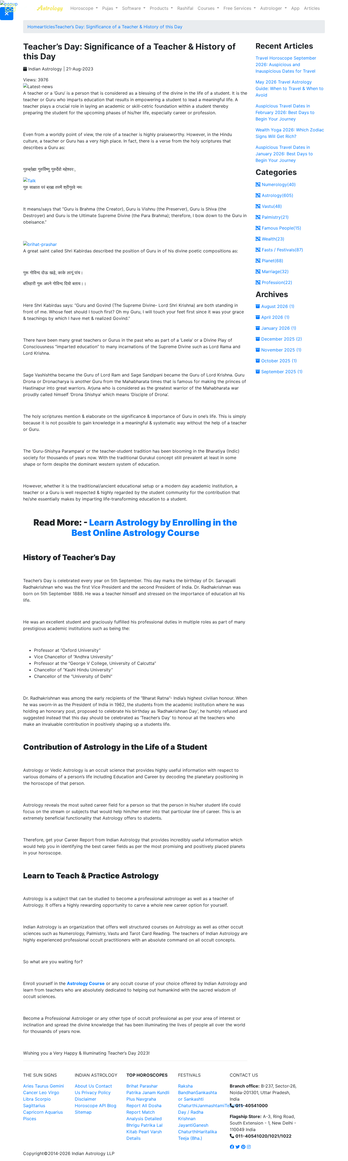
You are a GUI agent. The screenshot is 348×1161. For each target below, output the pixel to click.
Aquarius (54, 1112)
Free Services (238, 8)
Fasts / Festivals (281, 249)
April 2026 (275, 317)
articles (47, 26)
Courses (207, 8)
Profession (276, 282)
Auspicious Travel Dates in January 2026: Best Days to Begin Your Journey (284, 153)
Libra (28, 1099)
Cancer (30, 1092)
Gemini (57, 1086)
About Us (84, 1086)
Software (132, 8)
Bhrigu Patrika (140, 1125)
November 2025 (281, 350)
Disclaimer (85, 1099)
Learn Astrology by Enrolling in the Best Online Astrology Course (154, 527)
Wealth (272, 239)
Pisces (29, 1118)
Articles (312, 8)
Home (33, 26)
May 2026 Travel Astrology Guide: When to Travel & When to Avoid (290, 88)
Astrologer (271, 8)
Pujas (108, 8)
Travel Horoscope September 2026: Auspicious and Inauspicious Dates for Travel (286, 64)
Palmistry (274, 217)
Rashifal (185, 8)
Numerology (278, 184)
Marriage (274, 271)
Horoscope (82, 8)
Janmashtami (211, 1105)
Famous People (280, 228)
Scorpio (43, 1099)
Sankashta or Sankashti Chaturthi (197, 1099)
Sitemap (83, 1112)
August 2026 (277, 306)
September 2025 (281, 371)
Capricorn (33, 1112)
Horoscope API (90, 1105)
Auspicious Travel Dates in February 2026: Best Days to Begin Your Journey (285, 112)
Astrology (276, 195)
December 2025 (281, 339)
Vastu (271, 206)
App (295, 8)
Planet (271, 260)
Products (160, 8)
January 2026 (278, 328)
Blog (111, 1105)
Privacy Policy (96, 1092)
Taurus (41, 1086)
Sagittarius (34, 1105)
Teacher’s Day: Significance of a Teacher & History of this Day (118, 26)
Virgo (53, 1092)
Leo (43, 1092)
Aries (29, 1086)
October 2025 (278, 360)
